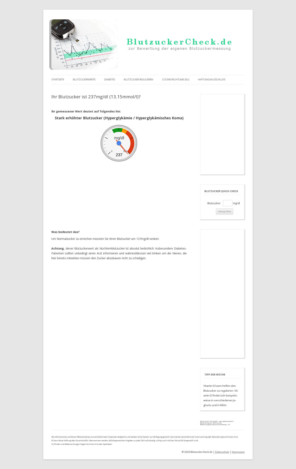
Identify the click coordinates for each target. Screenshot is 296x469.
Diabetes (109, 79)
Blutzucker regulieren (138, 79)
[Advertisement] (119, 191)
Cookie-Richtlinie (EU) (175, 79)
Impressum (238, 452)
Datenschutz (222, 452)
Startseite (57, 79)
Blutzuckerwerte (84, 79)
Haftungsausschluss (211, 79)
